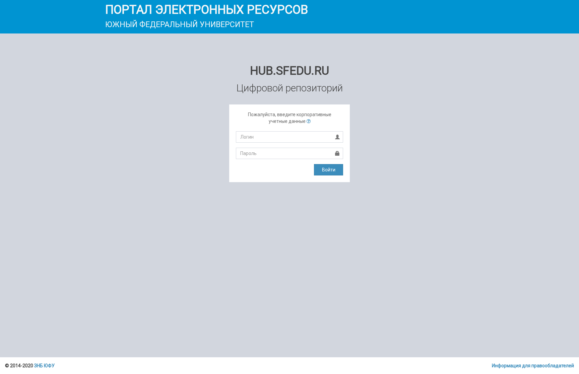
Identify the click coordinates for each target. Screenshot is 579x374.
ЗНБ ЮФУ (44, 365)
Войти (328, 169)
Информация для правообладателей (533, 365)
